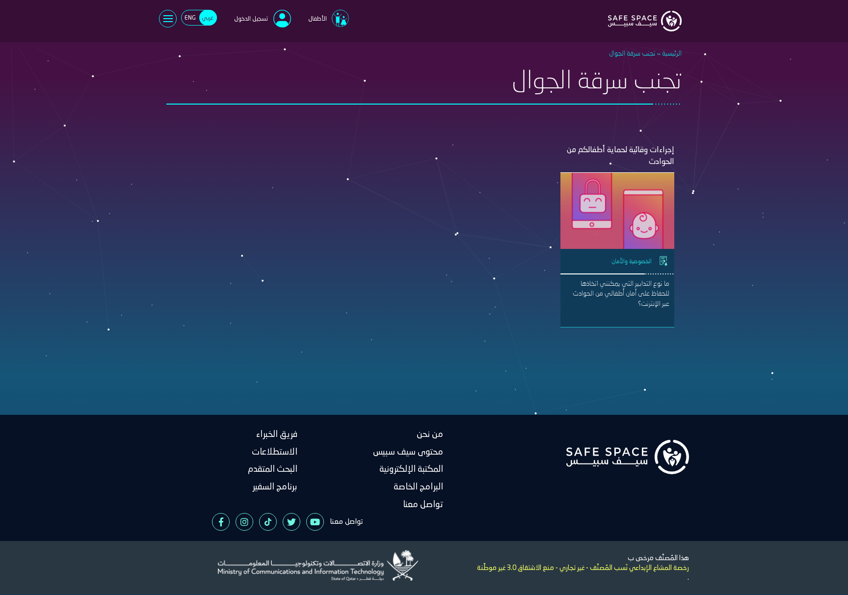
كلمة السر (343, 76)
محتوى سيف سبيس (408, 451)
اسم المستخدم (338, 43)
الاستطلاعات (274, 451)
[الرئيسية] (645, 15)
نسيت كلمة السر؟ (246, 114)
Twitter (291, 522)
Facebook (221, 522)
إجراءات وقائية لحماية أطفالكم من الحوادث (620, 155)
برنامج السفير (275, 486)
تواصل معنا (423, 504)
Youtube (315, 522)
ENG (190, 17)
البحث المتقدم (272, 468)
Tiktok (268, 522)
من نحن (430, 433)
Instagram (244, 522)
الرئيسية (672, 53)
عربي (207, 17)
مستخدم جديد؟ (288, 136)
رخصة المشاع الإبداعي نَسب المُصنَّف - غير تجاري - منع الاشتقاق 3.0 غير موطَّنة (583, 567)
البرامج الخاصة (418, 486)
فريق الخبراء (276, 433)
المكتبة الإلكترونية (411, 468)
